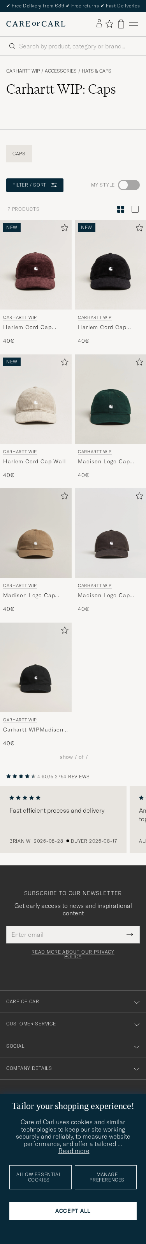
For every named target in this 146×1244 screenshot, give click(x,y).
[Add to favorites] (63, 229)
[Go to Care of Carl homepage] (35, 24)
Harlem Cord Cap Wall (34, 460)
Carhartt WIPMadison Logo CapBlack (33, 730)
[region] (73, 819)
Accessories (61, 71)
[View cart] (121, 24)
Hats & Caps (96, 71)
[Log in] (99, 23)
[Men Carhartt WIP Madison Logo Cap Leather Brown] (36, 533)
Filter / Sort (29, 185)
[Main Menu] (134, 24)
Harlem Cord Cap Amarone (27, 327)
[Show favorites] (109, 24)
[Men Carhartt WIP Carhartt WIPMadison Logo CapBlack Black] (36, 667)
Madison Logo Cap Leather (29, 596)
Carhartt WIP (23, 71)
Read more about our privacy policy (73, 954)
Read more (74, 1150)
